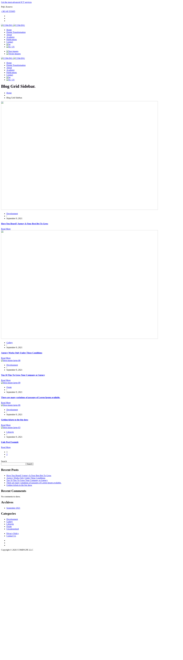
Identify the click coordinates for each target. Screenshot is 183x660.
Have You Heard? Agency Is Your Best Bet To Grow (24, 224)
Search (4, 461)
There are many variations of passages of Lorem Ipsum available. (30, 397)
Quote (9, 526)
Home (9, 30)
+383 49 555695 (8, 11)
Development (12, 519)
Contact (9, 42)
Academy (10, 37)
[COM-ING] (13, 25)
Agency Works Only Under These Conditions (21, 353)
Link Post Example (9, 442)
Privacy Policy (12, 533)
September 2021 (13, 508)
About (9, 35)
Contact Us (11, 536)
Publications (11, 39)
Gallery (9, 522)
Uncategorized (12, 529)
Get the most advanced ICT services (16, 2)
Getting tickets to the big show (14, 420)
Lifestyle (10, 524)
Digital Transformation (16, 32)
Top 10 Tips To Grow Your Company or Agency (23, 375)
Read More (6, 229)
